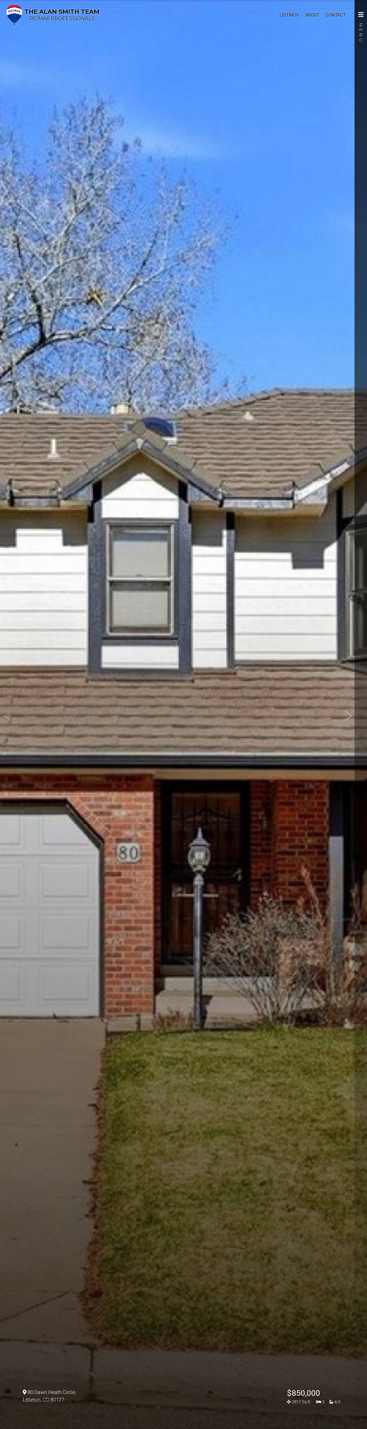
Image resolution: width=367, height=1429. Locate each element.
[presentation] (7, 716)
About (312, 15)
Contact (336, 15)
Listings (289, 15)
